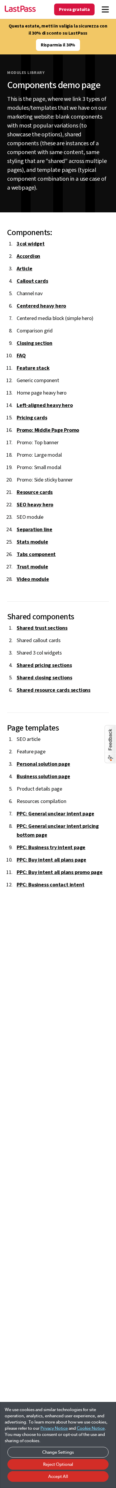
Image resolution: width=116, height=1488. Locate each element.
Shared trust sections (42, 628)
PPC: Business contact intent (50, 884)
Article (24, 268)
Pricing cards (32, 417)
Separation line (34, 529)
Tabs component (36, 554)
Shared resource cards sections (53, 690)
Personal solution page (43, 764)
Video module (33, 579)
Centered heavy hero (41, 306)
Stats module (32, 542)
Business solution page (43, 776)
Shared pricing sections (44, 665)
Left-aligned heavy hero (45, 405)
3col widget (31, 244)
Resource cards (35, 492)
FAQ (21, 355)
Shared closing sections (44, 677)
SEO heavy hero (35, 504)
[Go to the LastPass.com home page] (20, 9)
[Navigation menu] (105, 9)
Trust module (32, 567)
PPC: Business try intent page (51, 847)
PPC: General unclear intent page (55, 813)
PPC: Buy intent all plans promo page (60, 872)
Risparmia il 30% (58, 45)
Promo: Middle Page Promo (48, 430)
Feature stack (33, 368)
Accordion (28, 256)
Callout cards (32, 281)
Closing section (34, 343)
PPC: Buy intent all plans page (51, 860)
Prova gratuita (74, 9)
